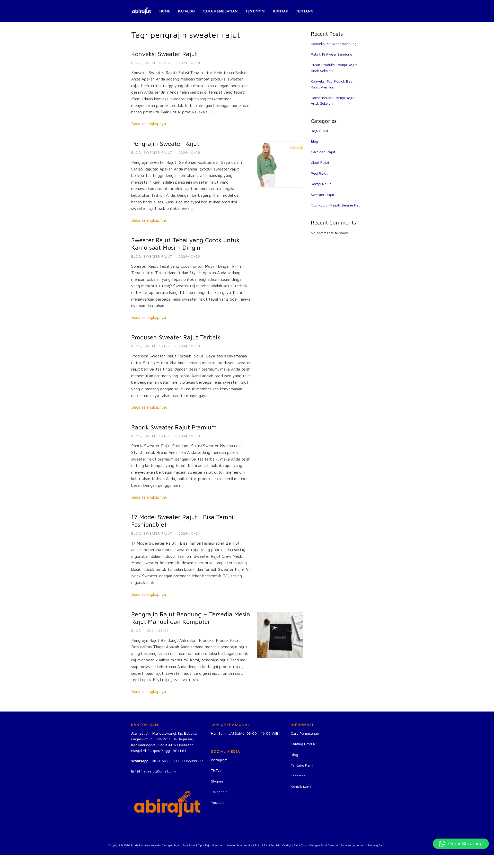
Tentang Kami (302, 765)
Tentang (305, 11)
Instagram (219, 760)
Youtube (218, 802)
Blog (136, 63)
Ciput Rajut (320, 162)
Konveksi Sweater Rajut (164, 53)
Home (165, 11)
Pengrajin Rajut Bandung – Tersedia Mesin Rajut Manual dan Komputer (190, 617)
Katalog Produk (303, 744)
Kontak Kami (301, 786)
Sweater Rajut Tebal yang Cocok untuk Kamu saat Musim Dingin (185, 243)
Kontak (280, 11)
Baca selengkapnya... (149, 123)
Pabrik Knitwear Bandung (331, 54)
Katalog (186, 11)
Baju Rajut (319, 130)
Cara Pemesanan (220, 11)
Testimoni (255, 11)
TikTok (216, 770)
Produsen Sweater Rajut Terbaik (175, 337)
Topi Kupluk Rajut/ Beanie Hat (335, 205)
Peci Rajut (319, 173)
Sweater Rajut (158, 63)
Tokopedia (219, 791)
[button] (461, 844)
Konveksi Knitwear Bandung (334, 43)
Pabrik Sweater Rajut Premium (174, 427)
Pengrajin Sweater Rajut (165, 143)
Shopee (217, 781)
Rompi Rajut (321, 184)
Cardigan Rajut (323, 152)
